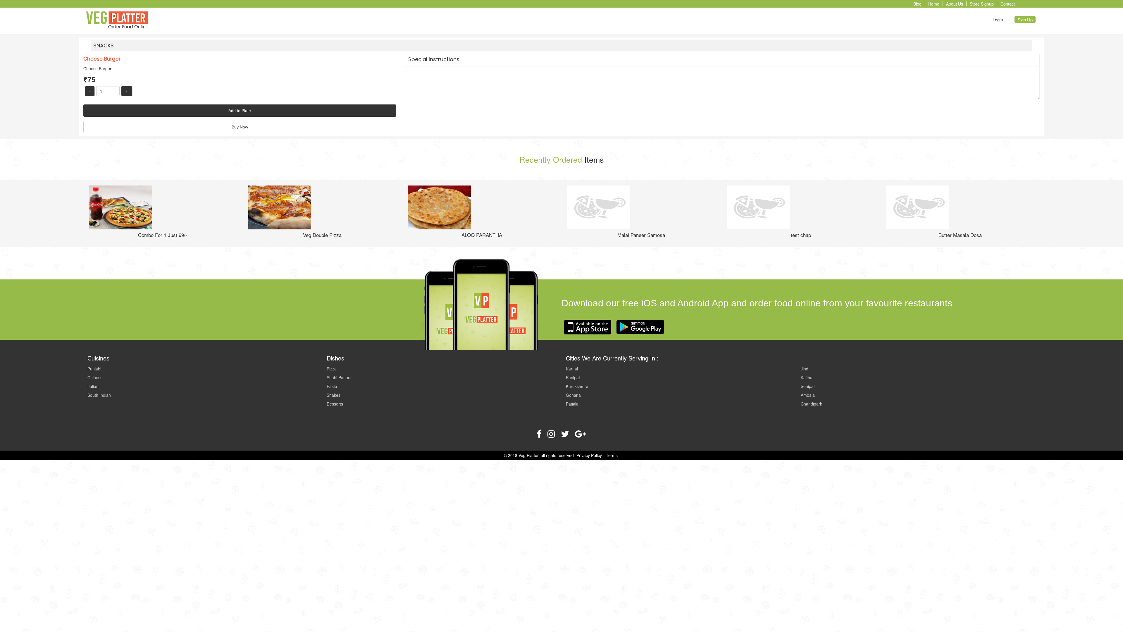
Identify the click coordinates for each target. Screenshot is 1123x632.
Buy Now (240, 127)
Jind (804, 369)
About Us (954, 3)
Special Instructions (433, 59)
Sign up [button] (1025, 19)
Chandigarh (811, 404)
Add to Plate (239, 110)
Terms (612, 455)
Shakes (333, 395)
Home (933, 3)
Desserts (335, 404)
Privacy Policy (589, 455)
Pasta (332, 386)
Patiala (572, 404)
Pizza (332, 369)
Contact (1007, 3)
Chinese (95, 377)
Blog (917, 3)
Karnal (572, 369)
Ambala (808, 395)
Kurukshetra (577, 386)
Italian (93, 386)
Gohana (573, 395)
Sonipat (808, 386)
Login (998, 19)
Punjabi (94, 369)
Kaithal (807, 377)
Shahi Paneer (339, 377)
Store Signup (982, 3)
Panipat (573, 377)
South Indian (99, 395)
